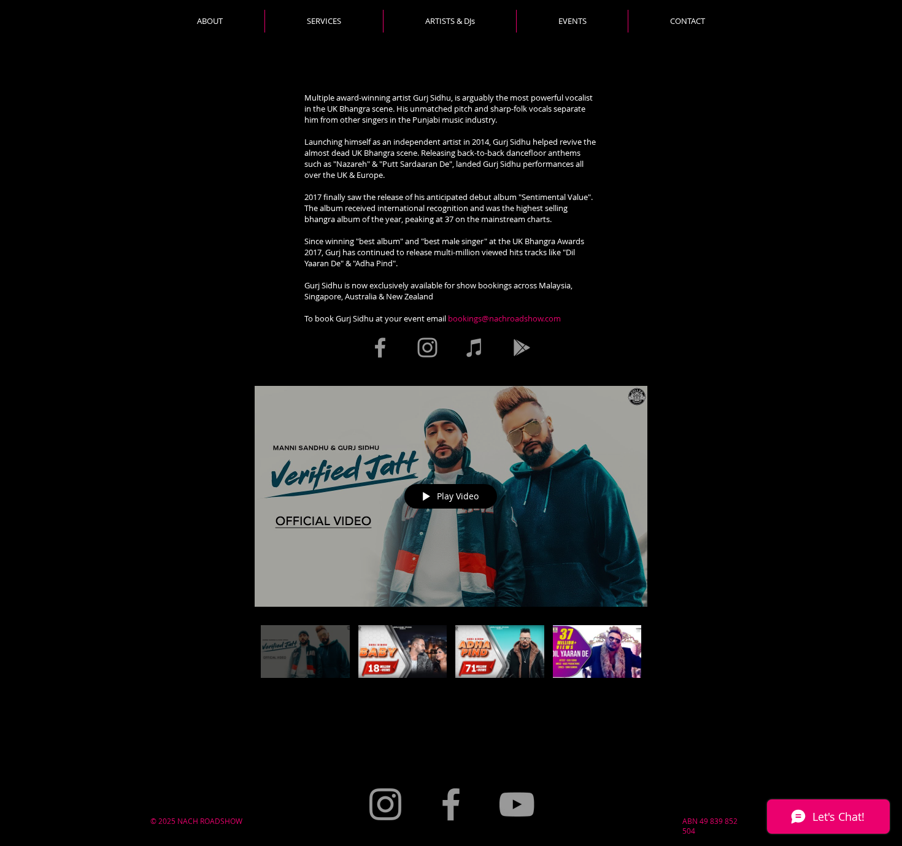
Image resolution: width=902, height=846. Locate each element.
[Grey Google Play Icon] (522, 347)
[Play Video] (305, 651)
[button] (323, 21)
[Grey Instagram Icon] (427, 347)
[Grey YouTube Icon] (516, 804)
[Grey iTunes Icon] (474, 347)
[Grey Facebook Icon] (380, 347)
